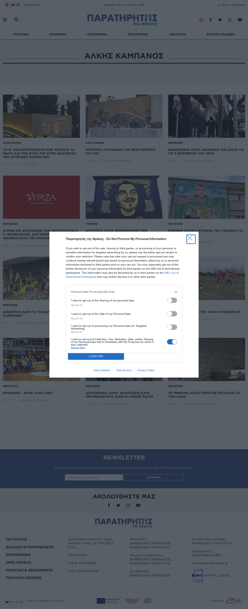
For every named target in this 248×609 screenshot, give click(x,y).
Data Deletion (102, 370)
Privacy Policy (146, 370)
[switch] (172, 300)
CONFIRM (96, 356)
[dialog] (124, 305)
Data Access (124, 370)
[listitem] (124, 292)
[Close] (191, 239)
